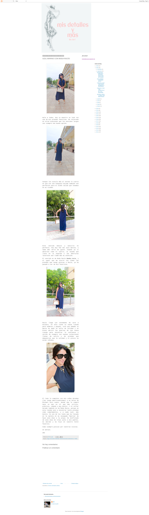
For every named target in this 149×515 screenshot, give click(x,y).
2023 (97, 110)
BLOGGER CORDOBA (54, 438)
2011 (97, 132)
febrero (98, 106)
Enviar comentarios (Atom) (54, 485)
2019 (97, 117)
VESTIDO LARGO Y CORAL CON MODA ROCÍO (101, 95)
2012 (97, 130)
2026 (97, 65)
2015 (97, 124)
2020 (97, 115)
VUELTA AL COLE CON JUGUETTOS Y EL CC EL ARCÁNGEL (101, 90)
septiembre (99, 71)
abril (98, 102)
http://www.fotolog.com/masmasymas (52, 496)
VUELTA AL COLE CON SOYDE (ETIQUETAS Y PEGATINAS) (101, 84)
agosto (98, 99)
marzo (98, 104)
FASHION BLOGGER (64, 438)
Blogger (82, 511)
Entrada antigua (74, 483)
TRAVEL (75, 438)
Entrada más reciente (47, 483)
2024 (97, 108)
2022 (97, 112)
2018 (97, 119)
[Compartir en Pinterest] (62, 437)
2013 (97, 128)
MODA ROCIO (71, 438)
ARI (53, 501)
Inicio (62, 483)
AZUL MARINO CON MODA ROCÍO (100, 80)
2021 (97, 113)
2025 (97, 67)
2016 (97, 123)
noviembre (99, 69)
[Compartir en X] (59, 437)
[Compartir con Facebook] (60, 437)
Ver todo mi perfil (54, 503)
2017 (97, 121)
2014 (97, 126)
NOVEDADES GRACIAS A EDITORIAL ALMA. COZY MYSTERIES (100, 75)
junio (98, 100)
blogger (48, 438)
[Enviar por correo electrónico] (56, 437)
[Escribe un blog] (57, 437)
